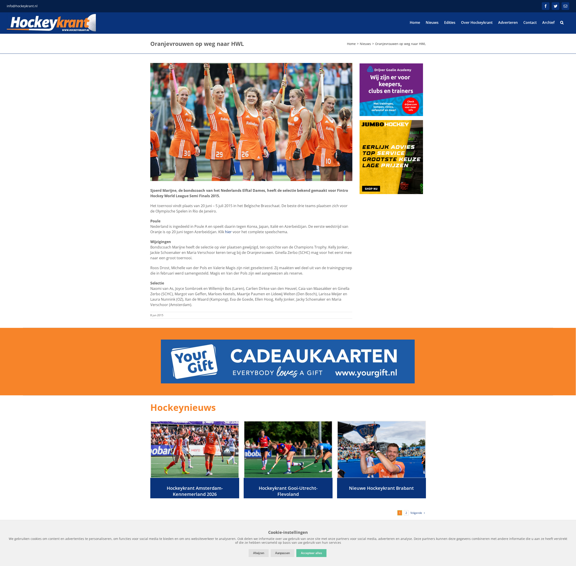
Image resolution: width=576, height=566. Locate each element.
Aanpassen (282, 553)
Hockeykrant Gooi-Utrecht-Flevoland (288, 491)
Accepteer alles (311, 553)
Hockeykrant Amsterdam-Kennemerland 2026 (195, 491)
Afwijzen (258, 553)
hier (228, 231)
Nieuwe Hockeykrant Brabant (381, 488)
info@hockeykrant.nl (22, 6)
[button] (562, 22)
